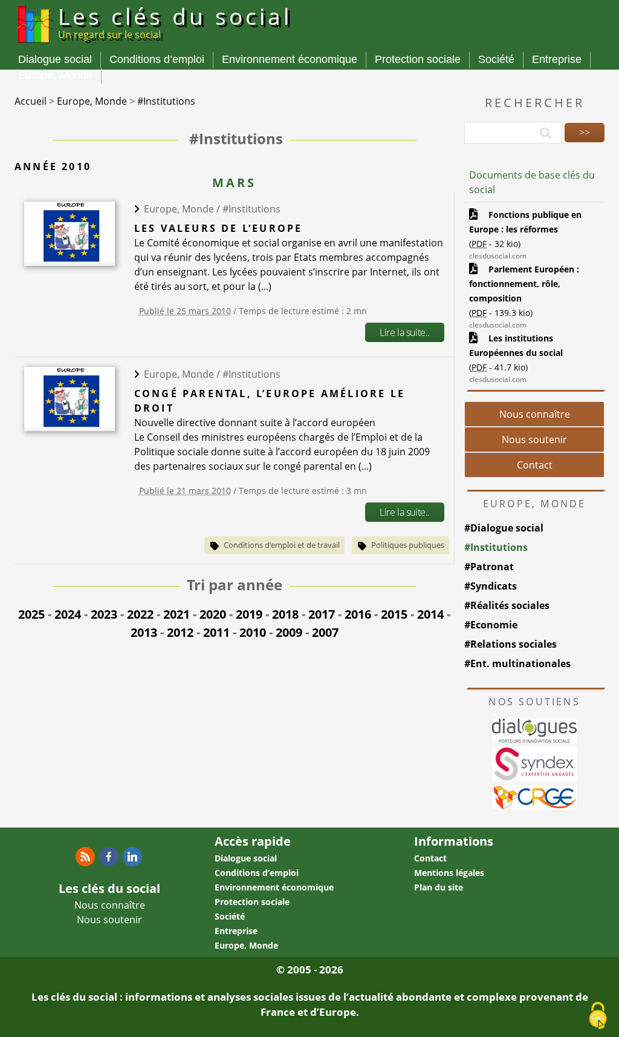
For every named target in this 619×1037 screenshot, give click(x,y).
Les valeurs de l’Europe (218, 228)
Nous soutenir (534, 439)
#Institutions (251, 209)
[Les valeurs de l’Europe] (69, 258)
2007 (325, 632)
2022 (140, 614)
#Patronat (489, 566)
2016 (358, 614)
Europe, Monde (55, 75)
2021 (176, 614)
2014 (430, 614)
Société (496, 59)
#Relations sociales (510, 644)
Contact (535, 465)
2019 (249, 614)
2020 (212, 614)
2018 (285, 614)
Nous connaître (534, 414)
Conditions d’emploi (156, 59)
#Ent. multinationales (517, 663)
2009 (289, 632)
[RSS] (85, 856)
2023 (104, 614)
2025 (31, 614)
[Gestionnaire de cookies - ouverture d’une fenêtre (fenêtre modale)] (598, 1016)
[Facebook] (108, 856)
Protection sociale (418, 59)
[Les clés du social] (34, 44)
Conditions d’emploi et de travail (282, 544)
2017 (321, 614)
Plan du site (438, 887)
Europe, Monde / (183, 209)
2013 (144, 632)
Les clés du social (175, 21)
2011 (216, 632)
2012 (180, 632)
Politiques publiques (407, 544)
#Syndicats (490, 586)
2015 (394, 614)
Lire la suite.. (405, 332)
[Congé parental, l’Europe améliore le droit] (69, 423)
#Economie (490, 624)
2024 (67, 614)
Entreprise (557, 59)
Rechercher (535, 102)
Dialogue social (55, 59)
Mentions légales (449, 872)
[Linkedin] (132, 856)
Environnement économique (289, 59)
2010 (252, 632)
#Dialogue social (503, 528)
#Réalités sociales (506, 605)
